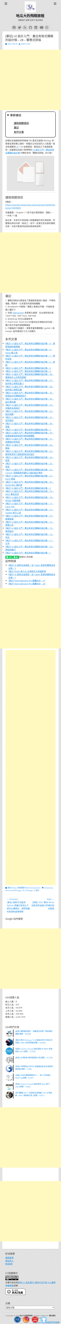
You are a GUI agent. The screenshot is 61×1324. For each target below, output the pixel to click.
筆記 (16, 127)
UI (17, 146)
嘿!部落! (9, 1263)
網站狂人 (9, 1260)
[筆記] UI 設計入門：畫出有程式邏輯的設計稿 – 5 (28, 368)
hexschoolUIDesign (13, 890)
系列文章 (19, 132)
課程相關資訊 (21, 123)
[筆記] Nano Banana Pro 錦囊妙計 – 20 (26, 583)
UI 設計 (36, 890)
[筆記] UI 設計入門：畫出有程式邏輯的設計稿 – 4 (28, 371)
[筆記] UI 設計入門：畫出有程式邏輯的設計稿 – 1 (28, 552)
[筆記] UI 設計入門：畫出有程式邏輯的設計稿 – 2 (28, 488)
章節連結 (15, 115)
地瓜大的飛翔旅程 (30, 16)
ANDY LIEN (25, 44)
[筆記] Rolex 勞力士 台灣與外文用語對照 (27, 571)
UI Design (29, 890)
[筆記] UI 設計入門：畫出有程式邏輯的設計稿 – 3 (28, 429)
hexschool (48, 888)
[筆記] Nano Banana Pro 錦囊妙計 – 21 (26, 580)
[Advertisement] (30, 80)
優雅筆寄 (9, 1257)
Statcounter (18, 312)
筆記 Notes (12, 888)
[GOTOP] (44, 1320)
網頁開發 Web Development (29, 888)
